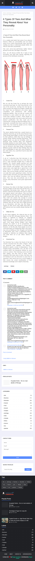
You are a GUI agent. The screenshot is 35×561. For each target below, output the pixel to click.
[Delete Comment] (23, 305)
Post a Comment (7, 352)
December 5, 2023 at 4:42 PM (15, 305)
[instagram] (19, 7)
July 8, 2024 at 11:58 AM (13, 349)
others (18, 420)
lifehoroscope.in (27, 554)
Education (18, 400)
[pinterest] (22, 7)
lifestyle (12, 266)
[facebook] (13, 7)
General (18, 408)
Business (18, 398)
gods (18, 415)
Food (18, 405)
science (18, 423)
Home (4, 13)
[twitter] (16, 7)
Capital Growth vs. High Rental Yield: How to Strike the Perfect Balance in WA (20, 519)
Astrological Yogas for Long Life (18, 511)
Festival (18, 403)
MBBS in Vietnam (7, 369)
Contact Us (18, 554)
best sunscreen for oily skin (14, 345)
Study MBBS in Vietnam (9, 358)
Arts (18, 395)
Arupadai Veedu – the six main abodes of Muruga (19, 382)
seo (18, 425)
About (11, 554)
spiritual (18, 428)
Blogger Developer (16, 557)
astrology (9, 13)
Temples (18, 410)
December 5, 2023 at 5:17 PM (15, 342)
